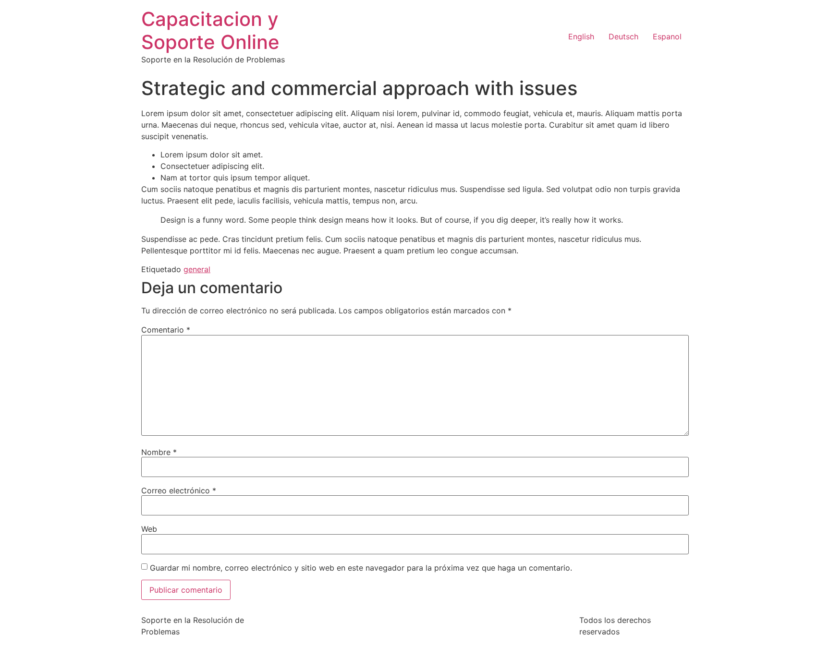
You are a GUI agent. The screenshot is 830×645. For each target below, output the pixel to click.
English (581, 36)
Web (149, 529)
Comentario (165, 330)
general (196, 269)
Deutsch (623, 36)
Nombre (159, 452)
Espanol (667, 36)
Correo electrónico (178, 490)
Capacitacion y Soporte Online (210, 30)
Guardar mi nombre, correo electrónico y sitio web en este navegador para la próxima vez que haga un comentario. (361, 568)
